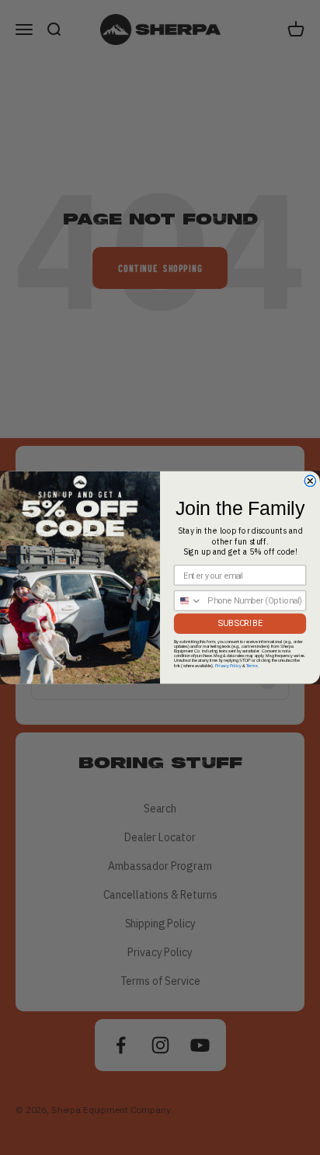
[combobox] (189, 601)
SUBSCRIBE (240, 623)
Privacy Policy (228, 665)
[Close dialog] (309, 480)
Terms (252, 665)
